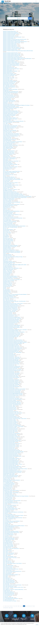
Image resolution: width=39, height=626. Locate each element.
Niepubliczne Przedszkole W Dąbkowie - (10, 60)
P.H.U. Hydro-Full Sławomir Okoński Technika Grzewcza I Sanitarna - (15, 515)
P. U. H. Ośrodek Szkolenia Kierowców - (10, 483)
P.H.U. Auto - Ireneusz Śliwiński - (9, 506)
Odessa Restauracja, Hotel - (10, 138)
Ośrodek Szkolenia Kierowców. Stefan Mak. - (11, 465)
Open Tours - (5, 228)
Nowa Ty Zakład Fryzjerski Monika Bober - (11, 100)
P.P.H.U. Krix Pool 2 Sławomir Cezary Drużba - (11, 557)
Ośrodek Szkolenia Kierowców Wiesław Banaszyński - (12, 460)
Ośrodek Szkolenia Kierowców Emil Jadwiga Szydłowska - (13, 325)
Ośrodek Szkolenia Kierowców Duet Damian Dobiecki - (12, 321)
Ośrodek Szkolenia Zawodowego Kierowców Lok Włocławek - (14, 472)
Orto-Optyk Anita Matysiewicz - (9, 265)
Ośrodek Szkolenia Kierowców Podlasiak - (11, 444)
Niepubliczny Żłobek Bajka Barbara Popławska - (11, 71)
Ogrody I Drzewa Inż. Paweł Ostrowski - (10, 158)
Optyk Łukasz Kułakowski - (8, 243)
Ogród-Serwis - (7, 149)
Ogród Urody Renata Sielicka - (9, 148)
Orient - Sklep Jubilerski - (8, 257)
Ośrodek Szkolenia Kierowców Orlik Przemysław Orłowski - (13, 382)
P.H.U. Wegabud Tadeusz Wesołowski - (10, 538)
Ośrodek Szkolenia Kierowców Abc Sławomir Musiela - (12, 335)
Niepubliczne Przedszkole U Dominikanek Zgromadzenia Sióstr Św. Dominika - (16, 39)
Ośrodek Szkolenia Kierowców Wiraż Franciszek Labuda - (13, 334)
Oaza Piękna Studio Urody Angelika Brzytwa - (13, 126)
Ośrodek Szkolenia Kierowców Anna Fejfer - (11, 408)
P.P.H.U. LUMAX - (7, 558)
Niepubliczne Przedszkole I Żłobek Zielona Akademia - (13, 47)
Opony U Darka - (7, 233)
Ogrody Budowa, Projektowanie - (9, 154)
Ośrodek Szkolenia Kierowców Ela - (9, 353)
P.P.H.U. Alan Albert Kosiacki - (8, 550)
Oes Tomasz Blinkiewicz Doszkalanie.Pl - (11, 142)
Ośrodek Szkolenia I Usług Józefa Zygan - (10, 311)
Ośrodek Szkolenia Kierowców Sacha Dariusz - (11, 449)
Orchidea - (6, 253)
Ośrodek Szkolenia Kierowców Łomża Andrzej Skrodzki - (12, 433)
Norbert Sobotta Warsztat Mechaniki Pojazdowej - (12, 92)
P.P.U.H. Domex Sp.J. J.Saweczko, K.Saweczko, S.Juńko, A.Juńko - (14, 587)
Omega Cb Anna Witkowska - (8, 215)
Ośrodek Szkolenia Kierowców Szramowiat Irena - (12, 453)
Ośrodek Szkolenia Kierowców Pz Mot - (10, 448)
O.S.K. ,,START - (7, 123)
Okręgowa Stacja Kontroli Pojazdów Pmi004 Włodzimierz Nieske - (15, 194)
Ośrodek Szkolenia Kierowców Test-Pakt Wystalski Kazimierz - (14, 456)
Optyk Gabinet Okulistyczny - (9, 247)
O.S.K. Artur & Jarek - (7, 124)
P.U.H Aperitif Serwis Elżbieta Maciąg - (10, 592)
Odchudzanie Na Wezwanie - (9, 137)
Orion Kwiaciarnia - (8, 259)
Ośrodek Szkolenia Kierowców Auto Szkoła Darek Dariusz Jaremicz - (15, 341)
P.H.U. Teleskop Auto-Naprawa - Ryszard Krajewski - (12, 492)
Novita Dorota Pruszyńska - (9, 98)
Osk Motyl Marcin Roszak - (10, 292)
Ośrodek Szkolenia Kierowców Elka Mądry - (11, 354)
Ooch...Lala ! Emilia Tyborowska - (9, 222)
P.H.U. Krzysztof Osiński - (8, 524)
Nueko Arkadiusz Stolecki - (8, 116)
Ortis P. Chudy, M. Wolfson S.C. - (9, 263)
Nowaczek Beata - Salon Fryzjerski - (11, 101)
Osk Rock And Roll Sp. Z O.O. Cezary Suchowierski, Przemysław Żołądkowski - (16, 294)
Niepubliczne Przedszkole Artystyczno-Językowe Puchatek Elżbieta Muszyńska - (16, 41)
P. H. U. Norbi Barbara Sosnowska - (10, 482)
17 (31, 606)
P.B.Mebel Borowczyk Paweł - (9, 488)
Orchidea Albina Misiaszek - (8, 254)
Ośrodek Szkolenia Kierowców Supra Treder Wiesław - (12, 398)
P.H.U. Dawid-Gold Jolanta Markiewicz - (10, 509)
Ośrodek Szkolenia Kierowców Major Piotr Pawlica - (12, 330)
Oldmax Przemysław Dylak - (10, 200)
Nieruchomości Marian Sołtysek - (10, 80)
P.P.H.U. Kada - (7, 555)
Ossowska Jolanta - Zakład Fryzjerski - (10, 474)
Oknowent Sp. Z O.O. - (8, 188)
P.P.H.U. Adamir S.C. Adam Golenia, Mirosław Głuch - (13, 548)
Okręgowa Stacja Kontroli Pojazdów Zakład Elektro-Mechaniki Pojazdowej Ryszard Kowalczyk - (19, 196)
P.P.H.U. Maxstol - (9, 575)
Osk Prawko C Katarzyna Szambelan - (10, 280)
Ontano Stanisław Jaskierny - (11, 220)
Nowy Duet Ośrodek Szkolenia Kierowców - (11, 114)
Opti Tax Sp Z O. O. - (8, 237)
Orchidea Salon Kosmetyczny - (9, 255)
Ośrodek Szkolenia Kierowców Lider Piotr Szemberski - (12, 377)
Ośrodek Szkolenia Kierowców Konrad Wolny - (11, 427)
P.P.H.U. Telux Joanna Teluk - (8, 562)
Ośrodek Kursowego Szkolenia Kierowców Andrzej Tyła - (13, 305)
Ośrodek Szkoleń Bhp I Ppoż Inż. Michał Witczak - (11, 309)
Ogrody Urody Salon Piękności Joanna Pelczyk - (11, 164)
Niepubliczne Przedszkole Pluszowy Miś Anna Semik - (12, 33)
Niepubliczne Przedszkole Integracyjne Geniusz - (11, 49)
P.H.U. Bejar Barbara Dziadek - (9, 493)
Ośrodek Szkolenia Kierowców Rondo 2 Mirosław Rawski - (13, 391)
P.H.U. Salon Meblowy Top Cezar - (10, 533)
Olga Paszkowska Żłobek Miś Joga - (10, 205)
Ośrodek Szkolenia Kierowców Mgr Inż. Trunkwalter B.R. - (14, 436)
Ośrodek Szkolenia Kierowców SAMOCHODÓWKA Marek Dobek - (14, 393)
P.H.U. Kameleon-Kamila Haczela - (10, 522)
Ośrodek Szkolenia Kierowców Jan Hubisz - (10, 419)
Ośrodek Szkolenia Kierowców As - (9, 410)
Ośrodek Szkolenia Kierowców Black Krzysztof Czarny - (12, 345)
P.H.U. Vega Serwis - (7, 535)
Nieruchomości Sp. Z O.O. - (8, 76)
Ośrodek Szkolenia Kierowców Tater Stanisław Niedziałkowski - (14, 399)
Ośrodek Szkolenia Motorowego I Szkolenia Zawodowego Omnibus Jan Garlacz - (17, 468)
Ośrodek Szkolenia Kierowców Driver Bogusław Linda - (12, 350)
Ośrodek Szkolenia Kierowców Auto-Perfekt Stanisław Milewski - (13, 343)
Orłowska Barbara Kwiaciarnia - (10, 261)
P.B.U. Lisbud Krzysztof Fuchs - (9, 489)
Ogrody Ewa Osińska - (8, 155)
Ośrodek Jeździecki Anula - (8, 302)
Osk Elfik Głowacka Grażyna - (9, 284)
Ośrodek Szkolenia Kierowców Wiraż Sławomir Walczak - (12, 401)
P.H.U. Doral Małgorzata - (8, 510)
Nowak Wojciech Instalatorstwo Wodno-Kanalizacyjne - (13, 107)
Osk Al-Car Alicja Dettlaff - (8, 273)
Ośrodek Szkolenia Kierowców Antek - (10, 337)
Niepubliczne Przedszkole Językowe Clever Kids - (12, 52)
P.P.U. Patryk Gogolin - (9, 583)
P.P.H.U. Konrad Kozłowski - (8, 573)
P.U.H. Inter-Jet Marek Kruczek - (10, 595)
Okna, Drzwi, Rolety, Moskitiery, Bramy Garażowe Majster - (13, 179)
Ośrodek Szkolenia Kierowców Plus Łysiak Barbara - (12, 383)
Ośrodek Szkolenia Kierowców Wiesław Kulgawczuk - (13, 461)
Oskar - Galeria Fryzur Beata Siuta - (9, 300)
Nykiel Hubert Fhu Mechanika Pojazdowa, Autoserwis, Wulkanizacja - (14, 121)
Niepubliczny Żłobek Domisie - (9, 72)
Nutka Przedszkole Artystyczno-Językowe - (10, 117)
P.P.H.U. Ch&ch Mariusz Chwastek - (9, 565)
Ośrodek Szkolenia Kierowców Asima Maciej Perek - (12, 411)
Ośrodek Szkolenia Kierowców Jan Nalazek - (11, 420)
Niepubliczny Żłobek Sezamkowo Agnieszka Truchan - (13, 68)
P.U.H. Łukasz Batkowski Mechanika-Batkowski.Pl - (12, 598)
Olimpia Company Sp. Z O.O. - (9, 207)
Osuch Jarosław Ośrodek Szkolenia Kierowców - (11, 476)
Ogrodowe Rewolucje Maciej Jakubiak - (11, 153)
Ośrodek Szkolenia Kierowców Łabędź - (10, 432)
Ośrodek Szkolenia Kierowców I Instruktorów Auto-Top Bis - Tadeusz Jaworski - (16, 418)
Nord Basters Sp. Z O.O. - (10, 93)
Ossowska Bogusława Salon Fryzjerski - (10, 473)
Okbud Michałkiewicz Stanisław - (9, 167)
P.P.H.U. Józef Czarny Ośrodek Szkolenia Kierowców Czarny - (14, 571)
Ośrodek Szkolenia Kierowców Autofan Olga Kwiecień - (12, 319)
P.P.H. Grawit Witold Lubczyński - (11, 543)
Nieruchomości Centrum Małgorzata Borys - (11, 74)
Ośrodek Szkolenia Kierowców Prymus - (10, 387)
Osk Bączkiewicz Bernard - (8, 281)
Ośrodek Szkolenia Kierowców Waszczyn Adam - (11, 459)
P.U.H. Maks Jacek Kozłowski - (8, 599)
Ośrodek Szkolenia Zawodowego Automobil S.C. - (11, 469)
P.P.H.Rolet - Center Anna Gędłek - (10, 545)
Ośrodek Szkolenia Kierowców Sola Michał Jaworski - (14, 395)
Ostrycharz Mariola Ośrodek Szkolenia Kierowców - (12, 475)
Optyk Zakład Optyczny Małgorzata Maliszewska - (12, 245)
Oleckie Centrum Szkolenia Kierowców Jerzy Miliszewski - (13, 202)
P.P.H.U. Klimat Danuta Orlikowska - (10, 556)
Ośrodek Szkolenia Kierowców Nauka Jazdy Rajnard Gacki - (14, 440)
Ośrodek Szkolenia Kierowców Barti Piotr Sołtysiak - (12, 344)
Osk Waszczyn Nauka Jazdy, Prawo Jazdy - (11, 297)
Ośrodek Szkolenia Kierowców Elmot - (10, 355)
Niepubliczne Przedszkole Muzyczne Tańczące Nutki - (12, 56)
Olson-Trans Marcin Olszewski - (9, 213)
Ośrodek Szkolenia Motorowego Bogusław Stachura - (12, 467)
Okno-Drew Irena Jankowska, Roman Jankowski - (11, 182)
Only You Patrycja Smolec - (9, 219)
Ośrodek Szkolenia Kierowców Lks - (10, 378)
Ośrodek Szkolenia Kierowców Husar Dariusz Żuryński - (13, 363)
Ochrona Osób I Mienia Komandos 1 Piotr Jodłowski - (12, 133)
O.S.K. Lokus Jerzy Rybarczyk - (11, 122)
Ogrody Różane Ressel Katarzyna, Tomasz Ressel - (11, 161)
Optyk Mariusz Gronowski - (8, 248)
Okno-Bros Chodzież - (8, 181)
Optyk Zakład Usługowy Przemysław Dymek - (11, 246)
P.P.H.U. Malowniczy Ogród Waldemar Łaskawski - (11, 574)
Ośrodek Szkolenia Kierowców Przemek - (11, 447)
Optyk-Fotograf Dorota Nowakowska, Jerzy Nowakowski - (13, 251)
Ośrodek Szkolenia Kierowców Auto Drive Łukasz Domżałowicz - (13, 339)
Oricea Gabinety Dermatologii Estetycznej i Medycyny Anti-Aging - (14, 256)
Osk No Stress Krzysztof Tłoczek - (11, 278)
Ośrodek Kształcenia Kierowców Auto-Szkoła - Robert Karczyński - (17, 303)
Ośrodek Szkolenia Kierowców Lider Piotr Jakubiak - (14, 376)
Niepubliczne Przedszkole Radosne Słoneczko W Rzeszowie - (14, 37)
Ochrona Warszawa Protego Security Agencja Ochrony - (13, 134)
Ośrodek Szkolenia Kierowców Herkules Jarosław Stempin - (13, 361)
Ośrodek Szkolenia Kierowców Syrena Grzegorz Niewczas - (13, 452)
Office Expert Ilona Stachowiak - (9, 143)
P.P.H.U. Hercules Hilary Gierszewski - (10, 553)
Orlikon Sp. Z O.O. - (7, 260)
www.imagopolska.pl (15, 619)
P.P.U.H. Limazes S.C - (8, 588)
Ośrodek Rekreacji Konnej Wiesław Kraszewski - (12, 306)
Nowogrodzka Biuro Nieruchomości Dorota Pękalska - (12, 112)
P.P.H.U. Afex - (7, 564)
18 (33, 606)
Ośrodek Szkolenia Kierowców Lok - (10, 328)
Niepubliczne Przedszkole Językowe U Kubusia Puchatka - (13, 53)
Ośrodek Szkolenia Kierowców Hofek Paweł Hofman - (13, 362)
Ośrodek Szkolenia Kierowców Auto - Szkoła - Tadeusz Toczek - (14, 412)
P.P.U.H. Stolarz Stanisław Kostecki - (10, 586)
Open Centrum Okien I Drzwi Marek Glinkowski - (12, 227)
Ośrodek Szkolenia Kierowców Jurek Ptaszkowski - (12, 424)
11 (20, 606)
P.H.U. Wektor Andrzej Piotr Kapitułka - (10, 539)
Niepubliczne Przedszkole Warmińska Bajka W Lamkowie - (13, 40)
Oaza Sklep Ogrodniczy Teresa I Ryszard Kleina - (12, 125)
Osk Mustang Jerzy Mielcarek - (9, 272)
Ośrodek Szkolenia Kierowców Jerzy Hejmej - (11, 423)
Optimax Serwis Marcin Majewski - (9, 239)
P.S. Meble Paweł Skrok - (7, 590)
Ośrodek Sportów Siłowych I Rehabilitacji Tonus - (11, 308)
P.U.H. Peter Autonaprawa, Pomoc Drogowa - (11, 600)
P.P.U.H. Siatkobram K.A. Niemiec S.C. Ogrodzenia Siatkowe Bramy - (15, 589)
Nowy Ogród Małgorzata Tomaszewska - (11, 115)
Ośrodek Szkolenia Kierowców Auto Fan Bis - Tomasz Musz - (13, 318)
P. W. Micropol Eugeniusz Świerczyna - (10, 484)
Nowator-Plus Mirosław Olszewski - (10, 108)
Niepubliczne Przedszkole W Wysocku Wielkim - (13, 61)
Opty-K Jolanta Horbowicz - (8, 241)
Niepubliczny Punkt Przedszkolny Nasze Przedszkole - (13, 64)
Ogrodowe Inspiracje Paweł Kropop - (10, 151)
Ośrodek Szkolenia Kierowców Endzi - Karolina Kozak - (12, 357)
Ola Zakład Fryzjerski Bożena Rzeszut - (12, 198)
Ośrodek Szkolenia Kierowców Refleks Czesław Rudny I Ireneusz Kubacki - (16, 388)
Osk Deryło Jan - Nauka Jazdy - (9, 282)
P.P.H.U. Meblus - (7, 576)
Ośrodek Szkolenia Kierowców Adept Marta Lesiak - (12, 336)
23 (11, 607)
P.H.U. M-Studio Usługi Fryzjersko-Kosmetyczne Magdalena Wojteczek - (15, 525)
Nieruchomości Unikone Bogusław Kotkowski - (11, 81)
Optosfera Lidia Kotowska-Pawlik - (9, 240)
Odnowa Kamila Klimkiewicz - (9, 140)
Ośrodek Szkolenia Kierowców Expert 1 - (11, 415)
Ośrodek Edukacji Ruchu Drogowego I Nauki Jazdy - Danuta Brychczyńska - (16, 301)
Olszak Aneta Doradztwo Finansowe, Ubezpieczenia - (12, 214)
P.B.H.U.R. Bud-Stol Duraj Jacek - (10, 486)
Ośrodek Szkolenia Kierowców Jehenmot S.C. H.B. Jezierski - (13, 369)
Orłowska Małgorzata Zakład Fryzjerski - (12, 262)
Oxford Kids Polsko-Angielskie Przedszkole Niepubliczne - (13, 480)
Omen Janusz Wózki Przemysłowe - (10, 216)
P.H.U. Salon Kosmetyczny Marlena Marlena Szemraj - (12, 532)
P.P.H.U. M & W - (8, 559)
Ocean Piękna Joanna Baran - (11, 131)
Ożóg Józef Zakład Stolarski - (9, 481)
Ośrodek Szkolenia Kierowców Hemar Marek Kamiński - (12, 417)
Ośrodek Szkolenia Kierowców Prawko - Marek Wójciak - (12, 384)
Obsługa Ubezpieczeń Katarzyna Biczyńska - (11, 130)
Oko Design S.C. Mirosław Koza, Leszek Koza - (11, 189)
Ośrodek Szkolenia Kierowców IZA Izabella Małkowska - (12, 367)
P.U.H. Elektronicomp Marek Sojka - (9, 597)
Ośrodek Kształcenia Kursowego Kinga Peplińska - (12, 304)
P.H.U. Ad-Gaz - (7, 504)
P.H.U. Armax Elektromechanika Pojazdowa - (10, 505)
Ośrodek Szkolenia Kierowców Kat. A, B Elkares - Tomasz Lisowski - (14, 426)
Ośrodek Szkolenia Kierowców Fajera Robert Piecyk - (13, 359)
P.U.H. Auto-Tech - (7, 596)
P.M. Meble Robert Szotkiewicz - (8, 542)
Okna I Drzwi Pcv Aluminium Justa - (10, 174)
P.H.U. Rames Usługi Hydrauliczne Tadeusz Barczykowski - (15, 500)
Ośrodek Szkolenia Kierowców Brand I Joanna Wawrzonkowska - (15, 347)
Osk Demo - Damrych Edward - (8, 270)
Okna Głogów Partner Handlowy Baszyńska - (11, 172)
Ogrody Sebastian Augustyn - (9, 162)
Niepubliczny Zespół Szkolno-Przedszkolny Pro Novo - (14, 65)
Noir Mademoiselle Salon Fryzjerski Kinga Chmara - (12, 91)
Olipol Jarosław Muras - (8, 210)
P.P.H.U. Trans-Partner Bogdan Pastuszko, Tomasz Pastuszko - (14, 563)
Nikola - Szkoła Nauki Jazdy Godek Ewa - (10, 85)
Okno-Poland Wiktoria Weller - (9, 183)
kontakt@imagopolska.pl (15, 618)
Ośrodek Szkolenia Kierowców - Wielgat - (11, 406)
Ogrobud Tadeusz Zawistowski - (10, 146)
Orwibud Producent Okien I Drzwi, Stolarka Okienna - (12, 268)
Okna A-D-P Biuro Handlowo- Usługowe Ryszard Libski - (12, 171)
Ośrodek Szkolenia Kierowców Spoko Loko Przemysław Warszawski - (15, 451)
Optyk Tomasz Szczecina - (9, 244)
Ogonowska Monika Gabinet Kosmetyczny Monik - (13, 145)
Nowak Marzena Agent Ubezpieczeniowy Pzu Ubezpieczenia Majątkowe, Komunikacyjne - (18, 105)
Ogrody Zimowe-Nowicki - (8, 165)
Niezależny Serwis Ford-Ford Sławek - (10, 83)
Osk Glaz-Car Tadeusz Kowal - (9, 285)
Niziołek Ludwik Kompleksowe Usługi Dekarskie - (13, 89)
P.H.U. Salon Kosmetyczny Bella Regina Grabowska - (13, 531)
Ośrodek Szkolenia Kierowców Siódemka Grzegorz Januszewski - (14, 394)
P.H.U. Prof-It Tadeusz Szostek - (9, 498)
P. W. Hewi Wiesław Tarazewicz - (11, 485)
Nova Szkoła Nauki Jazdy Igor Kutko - (11, 97)
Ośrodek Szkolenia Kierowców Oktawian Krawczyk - (12, 441)
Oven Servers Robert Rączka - (8, 477)
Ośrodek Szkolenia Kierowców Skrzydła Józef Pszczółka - (12, 450)
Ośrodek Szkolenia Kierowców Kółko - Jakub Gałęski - (12, 374)
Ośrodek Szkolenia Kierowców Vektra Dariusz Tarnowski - (13, 333)
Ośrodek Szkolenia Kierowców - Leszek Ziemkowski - (12, 404)
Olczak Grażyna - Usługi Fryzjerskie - (10, 199)
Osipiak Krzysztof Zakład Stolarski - (9, 269)
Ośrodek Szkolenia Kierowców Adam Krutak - (12, 407)
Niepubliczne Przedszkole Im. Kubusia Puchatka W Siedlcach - (13, 48)
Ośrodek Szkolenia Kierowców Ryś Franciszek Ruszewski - (13, 392)
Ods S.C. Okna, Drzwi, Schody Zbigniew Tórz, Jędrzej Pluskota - (14, 141)
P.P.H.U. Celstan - (7, 551)
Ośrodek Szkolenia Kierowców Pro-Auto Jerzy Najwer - (12, 445)
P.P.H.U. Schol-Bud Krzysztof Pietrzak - (10, 582)
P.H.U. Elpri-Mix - (7, 513)
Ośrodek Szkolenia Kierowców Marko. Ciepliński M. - (13, 380)
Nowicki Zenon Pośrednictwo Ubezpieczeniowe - (11, 110)
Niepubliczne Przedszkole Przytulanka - (10, 35)
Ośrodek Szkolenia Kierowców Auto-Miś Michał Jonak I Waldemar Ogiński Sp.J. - (16, 342)
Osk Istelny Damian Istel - (8, 286)
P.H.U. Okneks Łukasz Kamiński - (11, 527)
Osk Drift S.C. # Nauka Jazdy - (9, 271)
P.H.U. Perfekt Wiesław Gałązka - (9, 529)
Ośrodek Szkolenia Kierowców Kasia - (11, 371)
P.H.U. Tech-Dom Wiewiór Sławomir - (10, 534)
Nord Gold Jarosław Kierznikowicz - (10, 94)
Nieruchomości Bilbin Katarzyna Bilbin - (10, 77)
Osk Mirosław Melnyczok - (10, 290)
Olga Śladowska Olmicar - (8, 206)
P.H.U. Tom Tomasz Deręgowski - (10, 501)
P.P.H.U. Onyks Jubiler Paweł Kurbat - (9, 580)
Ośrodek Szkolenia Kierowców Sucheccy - (11, 396)
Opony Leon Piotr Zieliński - (9, 232)
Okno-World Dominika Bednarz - (9, 186)
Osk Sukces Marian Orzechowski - (9, 296)
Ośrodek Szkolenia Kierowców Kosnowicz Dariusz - (14, 428)
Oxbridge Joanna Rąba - (9, 478)
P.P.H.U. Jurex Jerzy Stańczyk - (9, 572)
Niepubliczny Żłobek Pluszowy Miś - (9, 73)
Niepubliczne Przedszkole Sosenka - (9, 38)
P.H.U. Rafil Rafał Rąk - (8, 530)
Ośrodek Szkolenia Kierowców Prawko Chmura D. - (12, 385)
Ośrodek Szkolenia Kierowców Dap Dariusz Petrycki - (12, 320)
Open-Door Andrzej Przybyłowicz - (9, 229)
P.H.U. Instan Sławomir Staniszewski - (10, 494)
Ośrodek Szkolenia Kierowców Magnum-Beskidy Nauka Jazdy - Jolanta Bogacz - (17, 329)
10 (18, 606)
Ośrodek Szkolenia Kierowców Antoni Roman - (13, 409)
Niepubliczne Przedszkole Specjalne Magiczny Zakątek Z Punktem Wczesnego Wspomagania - (19, 58)
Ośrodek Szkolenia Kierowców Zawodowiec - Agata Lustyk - (13, 402)
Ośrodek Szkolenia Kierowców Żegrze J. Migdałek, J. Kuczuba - (14, 464)
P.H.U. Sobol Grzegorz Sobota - (11, 491)
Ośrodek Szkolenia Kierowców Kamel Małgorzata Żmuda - (13, 370)
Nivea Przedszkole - (7, 88)
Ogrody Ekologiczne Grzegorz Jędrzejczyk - (11, 157)
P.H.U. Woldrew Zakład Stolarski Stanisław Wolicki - (12, 502)
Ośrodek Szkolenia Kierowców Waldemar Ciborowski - (12, 458)
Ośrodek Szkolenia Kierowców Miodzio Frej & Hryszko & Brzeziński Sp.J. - (15, 331)
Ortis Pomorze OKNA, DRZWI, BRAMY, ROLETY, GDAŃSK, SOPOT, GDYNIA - (16, 264)
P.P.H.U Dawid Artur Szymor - (10, 547)
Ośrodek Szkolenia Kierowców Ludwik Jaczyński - (12, 431)
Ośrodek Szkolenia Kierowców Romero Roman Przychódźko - (14, 390)
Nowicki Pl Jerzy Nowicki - (8, 109)
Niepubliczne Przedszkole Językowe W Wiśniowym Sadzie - (13, 55)
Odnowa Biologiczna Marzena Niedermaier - (11, 139)
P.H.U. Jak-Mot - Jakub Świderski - (9, 518)
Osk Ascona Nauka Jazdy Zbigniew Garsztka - (11, 276)
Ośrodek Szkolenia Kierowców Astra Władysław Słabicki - (13, 317)
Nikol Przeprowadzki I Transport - (9, 84)
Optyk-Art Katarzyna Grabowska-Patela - (11, 249)
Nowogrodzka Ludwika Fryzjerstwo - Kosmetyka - (12, 113)
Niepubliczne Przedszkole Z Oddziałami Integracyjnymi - (13, 63)
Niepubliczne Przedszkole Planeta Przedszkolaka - (11, 32)
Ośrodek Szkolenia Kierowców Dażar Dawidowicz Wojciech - (14, 349)
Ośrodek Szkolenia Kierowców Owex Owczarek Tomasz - (12, 443)
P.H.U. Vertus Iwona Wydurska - (11, 537)
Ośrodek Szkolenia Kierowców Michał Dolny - (13, 437)
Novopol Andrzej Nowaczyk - (8, 99)
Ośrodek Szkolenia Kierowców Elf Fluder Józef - (11, 322)
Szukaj (29, 18)
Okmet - (6, 170)
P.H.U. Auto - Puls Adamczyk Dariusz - (10, 507)
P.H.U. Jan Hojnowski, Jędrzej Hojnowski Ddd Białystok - (13, 521)
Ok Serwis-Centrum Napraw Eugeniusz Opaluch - (12, 166)
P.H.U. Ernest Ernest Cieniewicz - (9, 514)
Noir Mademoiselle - (8, 90)
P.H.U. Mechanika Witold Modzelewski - (10, 526)
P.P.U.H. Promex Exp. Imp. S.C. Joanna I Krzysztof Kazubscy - (15, 584)
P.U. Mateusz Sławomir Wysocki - (9, 591)
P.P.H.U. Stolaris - (7, 549)
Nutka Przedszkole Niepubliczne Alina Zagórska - (12, 118)
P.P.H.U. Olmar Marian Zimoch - (9, 579)
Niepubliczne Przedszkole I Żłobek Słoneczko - (11, 46)
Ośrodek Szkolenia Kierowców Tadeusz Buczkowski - (12, 455)
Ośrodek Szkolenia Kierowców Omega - (10, 442)
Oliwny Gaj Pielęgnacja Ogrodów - (9, 212)
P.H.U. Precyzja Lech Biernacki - (9, 497)
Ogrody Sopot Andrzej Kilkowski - (9, 163)
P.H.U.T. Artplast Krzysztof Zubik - (9, 541)
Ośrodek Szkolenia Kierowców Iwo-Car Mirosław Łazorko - (13, 366)
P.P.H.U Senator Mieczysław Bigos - (9, 546)
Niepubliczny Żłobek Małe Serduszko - (10, 67)
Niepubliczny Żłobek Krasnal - (9, 66)
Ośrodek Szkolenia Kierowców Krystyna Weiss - (12, 429)
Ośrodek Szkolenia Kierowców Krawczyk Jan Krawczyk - (12, 327)
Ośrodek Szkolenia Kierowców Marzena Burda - (11, 435)
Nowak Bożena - (7, 102)
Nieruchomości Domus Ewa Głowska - (10, 75)
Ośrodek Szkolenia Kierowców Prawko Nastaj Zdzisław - (12, 386)
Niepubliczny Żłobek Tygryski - (8, 69)
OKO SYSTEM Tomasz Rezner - (9, 190)
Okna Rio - (6, 175)
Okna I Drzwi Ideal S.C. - (8, 173)
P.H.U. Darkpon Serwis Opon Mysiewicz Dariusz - (11, 508)
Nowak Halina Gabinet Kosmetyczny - (11, 104)
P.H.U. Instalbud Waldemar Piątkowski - (10, 516)
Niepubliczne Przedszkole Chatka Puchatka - (11, 43)
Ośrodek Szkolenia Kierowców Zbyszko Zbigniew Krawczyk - (13, 403)
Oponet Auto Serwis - (9, 230)
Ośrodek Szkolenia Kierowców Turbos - (10, 457)
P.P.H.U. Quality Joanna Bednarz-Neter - (10, 581)
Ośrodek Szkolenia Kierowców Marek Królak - (13, 434)
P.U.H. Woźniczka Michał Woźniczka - (10, 594)
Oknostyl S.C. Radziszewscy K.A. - (9, 187)
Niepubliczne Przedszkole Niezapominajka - (10, 31)
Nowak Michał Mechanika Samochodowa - (11, 106)
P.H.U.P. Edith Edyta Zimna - (8, 540)
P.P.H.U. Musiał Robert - (8, 578)
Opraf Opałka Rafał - (7, 236)
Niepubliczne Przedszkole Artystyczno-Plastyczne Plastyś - (13, 42)
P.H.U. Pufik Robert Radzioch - (9, 499)
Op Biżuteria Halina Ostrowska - (9, 223)
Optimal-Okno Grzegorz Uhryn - (9, 238)
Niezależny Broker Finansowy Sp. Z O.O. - (11, 82)
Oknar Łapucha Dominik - (8, 180)
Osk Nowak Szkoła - (7, 293)
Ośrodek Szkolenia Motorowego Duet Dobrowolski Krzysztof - (14, 466)
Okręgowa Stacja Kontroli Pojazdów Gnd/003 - (13, 191)
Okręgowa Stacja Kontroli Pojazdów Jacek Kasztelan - (12, 192)
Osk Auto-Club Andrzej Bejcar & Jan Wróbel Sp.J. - (12, 277)
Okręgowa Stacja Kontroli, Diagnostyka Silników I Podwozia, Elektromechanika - (18, 197)
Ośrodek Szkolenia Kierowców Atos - (10, 338)
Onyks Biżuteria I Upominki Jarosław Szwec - (11, 221)
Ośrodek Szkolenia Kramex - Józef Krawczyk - (11, 310)
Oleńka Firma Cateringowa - (8, 203)
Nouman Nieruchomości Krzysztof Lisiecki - (11, 96)
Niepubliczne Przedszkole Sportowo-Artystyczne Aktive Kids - (14, 59)
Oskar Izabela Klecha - (8, 298)
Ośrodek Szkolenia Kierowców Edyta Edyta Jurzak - (13, 351)
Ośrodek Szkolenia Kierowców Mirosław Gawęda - (12, 439)
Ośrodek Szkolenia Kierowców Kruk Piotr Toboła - (11, 375)
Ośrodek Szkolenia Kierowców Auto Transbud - (11, 314)
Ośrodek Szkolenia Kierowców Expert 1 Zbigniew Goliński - (15, 358)
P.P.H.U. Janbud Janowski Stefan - (10, 554)
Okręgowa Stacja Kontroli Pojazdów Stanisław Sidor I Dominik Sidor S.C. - (16, 195)
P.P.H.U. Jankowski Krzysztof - (9, 570)
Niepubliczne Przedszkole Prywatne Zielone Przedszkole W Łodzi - (14, 57)
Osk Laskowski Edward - (8, 289)
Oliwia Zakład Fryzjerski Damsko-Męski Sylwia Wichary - (13, 211)
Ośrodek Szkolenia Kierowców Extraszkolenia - (11, 416)
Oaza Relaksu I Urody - (8, 129)
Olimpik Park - (7, 208)
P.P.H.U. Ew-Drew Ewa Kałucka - (9, 567)
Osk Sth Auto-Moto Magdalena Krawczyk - (10, 295)
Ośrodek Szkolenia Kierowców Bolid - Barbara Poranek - (13, 346)
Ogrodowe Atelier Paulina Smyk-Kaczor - (10, 150)
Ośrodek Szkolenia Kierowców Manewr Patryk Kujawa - (12, 379)
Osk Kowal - (6, 287)
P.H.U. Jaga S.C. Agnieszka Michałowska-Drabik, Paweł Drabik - (14, 517)
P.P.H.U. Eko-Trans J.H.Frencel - (11, 566)
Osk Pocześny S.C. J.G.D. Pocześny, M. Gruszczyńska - (12, 279)
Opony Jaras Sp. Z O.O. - (10, 231)
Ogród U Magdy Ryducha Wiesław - (10, 147)
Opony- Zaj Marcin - (7, 235)
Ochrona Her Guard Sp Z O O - (9, 132)
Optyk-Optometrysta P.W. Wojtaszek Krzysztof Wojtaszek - (12, 252)
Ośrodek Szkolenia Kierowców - (9, 312)
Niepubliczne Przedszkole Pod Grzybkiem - (11, 34)
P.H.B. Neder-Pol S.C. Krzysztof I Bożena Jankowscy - (14, 490)
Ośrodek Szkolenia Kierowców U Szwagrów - (12, 400)
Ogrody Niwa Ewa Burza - (9, 156)
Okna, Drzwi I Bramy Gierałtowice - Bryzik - (11, 178)
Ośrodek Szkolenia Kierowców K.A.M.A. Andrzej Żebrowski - (13, 425)
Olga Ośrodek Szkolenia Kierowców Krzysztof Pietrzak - (13, 204)
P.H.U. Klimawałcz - (7, 523)
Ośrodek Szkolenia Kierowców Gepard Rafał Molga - (12, 360)
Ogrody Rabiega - (7, 159)
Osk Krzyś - (6, 288)
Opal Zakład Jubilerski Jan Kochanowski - (10, 224)
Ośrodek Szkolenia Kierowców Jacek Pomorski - (13, 368)
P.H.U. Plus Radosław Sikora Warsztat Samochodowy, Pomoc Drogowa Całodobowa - (19, 496)
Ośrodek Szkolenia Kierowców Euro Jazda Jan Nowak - (12, 326)
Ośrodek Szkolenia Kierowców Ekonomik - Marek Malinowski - (14, 352)
